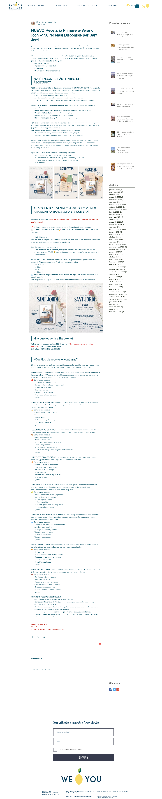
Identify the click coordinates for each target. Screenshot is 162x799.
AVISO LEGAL (46, 791)
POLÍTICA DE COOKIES (50, 793)
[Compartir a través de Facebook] (32, 637)
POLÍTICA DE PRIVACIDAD (51, 794)
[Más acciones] (99, 23)
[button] (137, 5)
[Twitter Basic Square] (114, 689)
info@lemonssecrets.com (83, 796)
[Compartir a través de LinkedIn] (44, 637)
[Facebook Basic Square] (110, 689)
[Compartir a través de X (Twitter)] (38, 637)
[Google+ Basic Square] (117, 689)
